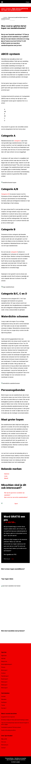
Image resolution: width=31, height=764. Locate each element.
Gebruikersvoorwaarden (20, 758)
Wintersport (4, 687)
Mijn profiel (4, 739)
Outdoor (8, 8)
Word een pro (7, 558)
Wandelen (3, 699)
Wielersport (4, 684)
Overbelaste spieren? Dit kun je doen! (11, 727)
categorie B (14, 252)
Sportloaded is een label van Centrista (16, 759)
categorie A (17, 141)
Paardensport (5, 676)
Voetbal (3, 696)
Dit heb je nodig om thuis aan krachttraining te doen (15, 719)
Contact (3, 747)
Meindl (6, 478)
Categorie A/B (5, 194)
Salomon (6, 474)
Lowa (5, 476)
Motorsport (4, 670)
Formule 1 (3, 708)
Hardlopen (4, 702)
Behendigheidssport (6, 664)
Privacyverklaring (9, 758)
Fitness (3, 667)
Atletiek (3, 658)
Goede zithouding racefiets (8, 730)
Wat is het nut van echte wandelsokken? (16, 497)
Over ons (3, 742)
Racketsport (4, 679)
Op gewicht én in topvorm (8, 717)
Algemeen (4, 655)
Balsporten (4, 661)
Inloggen (27, 2)
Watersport (4, 682)
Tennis (3, 705)
